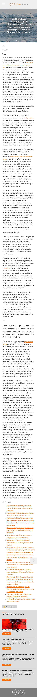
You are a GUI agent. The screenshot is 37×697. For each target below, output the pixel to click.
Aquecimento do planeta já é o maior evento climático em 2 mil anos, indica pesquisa (19, 508)
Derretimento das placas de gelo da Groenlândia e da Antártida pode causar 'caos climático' (20, 564)
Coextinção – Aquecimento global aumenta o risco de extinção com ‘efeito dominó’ (20, 542)
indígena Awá (28, 118)
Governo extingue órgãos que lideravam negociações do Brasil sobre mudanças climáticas (20, 530)
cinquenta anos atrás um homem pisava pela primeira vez (18, 65)
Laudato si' (6, 268)
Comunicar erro (9, 607)
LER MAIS (6, 633)
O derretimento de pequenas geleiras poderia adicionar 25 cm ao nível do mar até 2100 (20, 572)
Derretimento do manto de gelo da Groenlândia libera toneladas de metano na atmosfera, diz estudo (20, 589)
